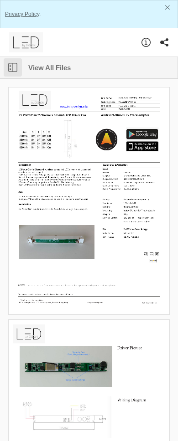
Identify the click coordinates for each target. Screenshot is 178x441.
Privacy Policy (22, 14)
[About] (146, 42)
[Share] (164, 42)
